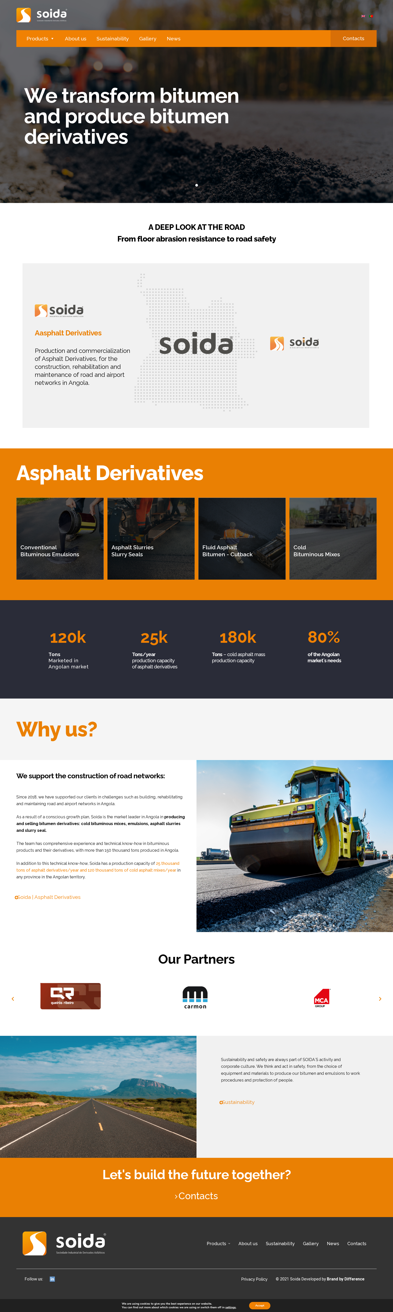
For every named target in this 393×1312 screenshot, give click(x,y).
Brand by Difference (345, 1279)
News (174, 38)
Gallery (148, 38)
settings (230, 1307)
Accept (259, 1305)
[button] (354, 38)
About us (75, 38)
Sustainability (113, 38)
